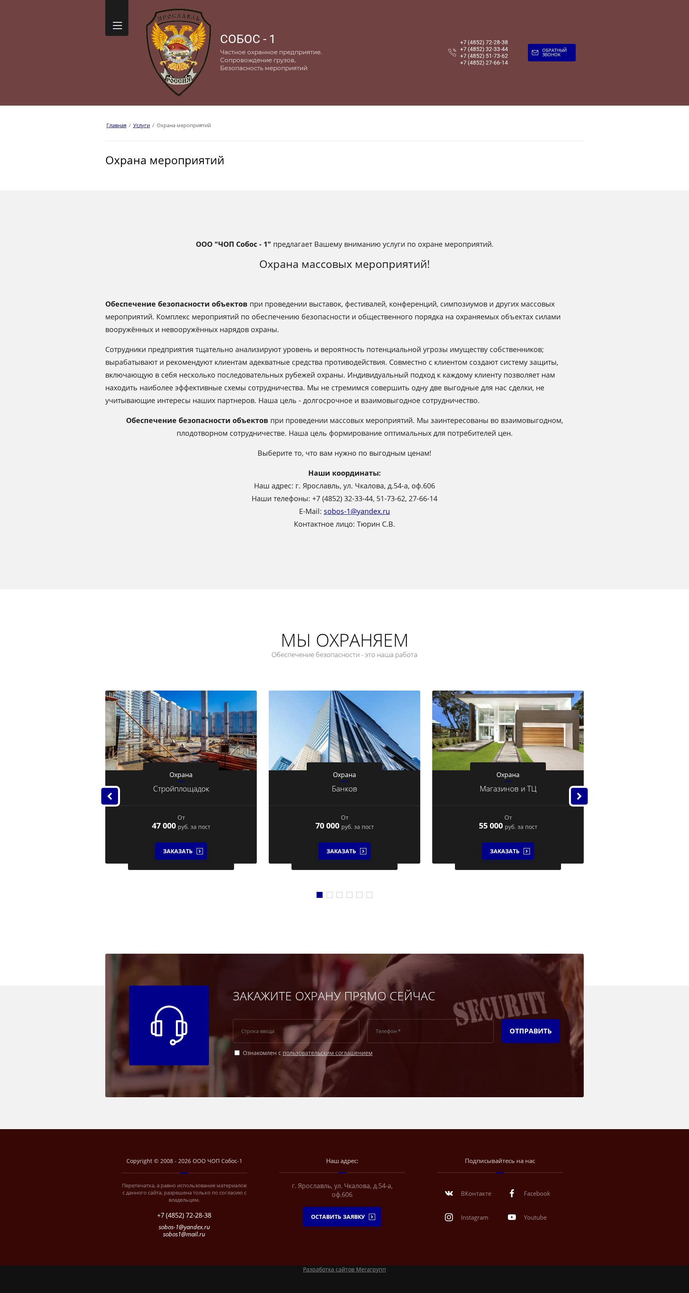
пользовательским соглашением (327, 1053)
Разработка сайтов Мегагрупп (344, 1269)
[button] (116, 18)
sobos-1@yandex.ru (357, 511)
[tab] (320, 895)
